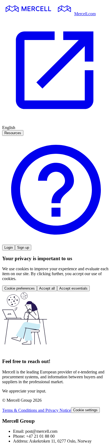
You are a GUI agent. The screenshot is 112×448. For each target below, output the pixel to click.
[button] (56, 242)
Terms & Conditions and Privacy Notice (36, 410)
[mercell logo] (38, 13)
